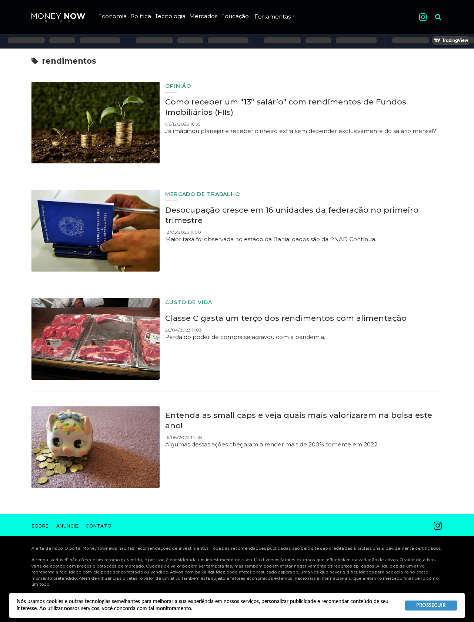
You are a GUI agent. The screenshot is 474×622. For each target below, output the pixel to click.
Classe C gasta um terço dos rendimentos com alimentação (286, 318)
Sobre (40, 526)
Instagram (422, 17)
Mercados (203, 16)
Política (140, 16)
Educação (235, 16)
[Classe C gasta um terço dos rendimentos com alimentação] (95, 339)
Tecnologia (170, 16)
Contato (99, 526)
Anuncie (67, 526)
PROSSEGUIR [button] (430, 605)
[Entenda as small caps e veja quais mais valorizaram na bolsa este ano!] (95, 447)
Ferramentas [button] (272, 16)
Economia (112, 16)
